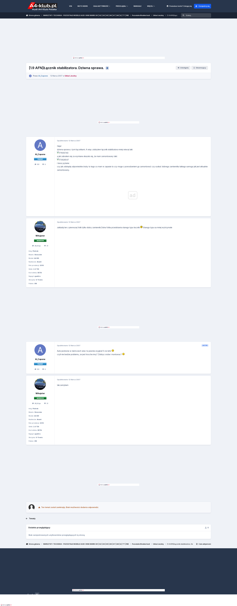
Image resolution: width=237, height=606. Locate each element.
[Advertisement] (118, 38)
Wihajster (40, 236)
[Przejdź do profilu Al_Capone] (30, 76)
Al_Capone (40, 154)
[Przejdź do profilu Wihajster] (40, 226)
